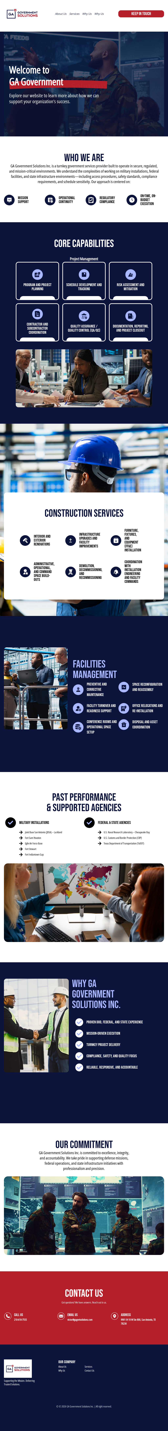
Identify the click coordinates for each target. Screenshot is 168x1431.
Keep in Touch (141, 13)
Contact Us (89, 1370)
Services (88, 1366)
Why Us (61, 1370)
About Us (62, 1366)
